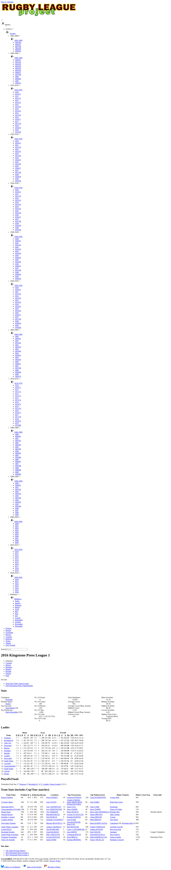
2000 (17, 524)
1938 (17, 223)
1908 (17, 77)
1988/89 (18, 470)
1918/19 (18, 128)
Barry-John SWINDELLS (100, 812)
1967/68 (18, 368)
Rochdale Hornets (8, 832)
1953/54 (18, 302)
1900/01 (18, 60)
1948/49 (18, 274)
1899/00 (18, 51)
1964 (17, 353)
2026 (17, 592)
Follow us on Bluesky (12, 867)
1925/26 (18, 164)
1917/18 (18, 124)
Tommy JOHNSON (97, 827)
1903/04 (18, 66)
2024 (17, 588)
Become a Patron (53, 867)
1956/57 (18, 315)
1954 (17, 304)
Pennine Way (115, 812)
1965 (17, 358)
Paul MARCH (51, 817)
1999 (17, 515)
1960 (17, 336)
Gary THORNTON (53, 807)
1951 (17, 292)
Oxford (6, 771)
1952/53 (18, 298)
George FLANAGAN (75, 815)
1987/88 (18, 466)
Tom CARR (94, 807)
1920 (17, 141)
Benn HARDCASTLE (98, 823)
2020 (17, 579)
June (16, 614)
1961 (17, 341)
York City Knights (8, 840)
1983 (17, 447)
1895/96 (18, 43)
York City (7, 743)
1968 (17, 370)
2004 (17, 532)
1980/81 (18, 436)
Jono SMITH (72, 832)
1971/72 (18, 392)
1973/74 (18, 400)
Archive (9, 29)
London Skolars (7, 820)
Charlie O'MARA (73, 800)
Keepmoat (114, 807)
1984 (17, 451)
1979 (17, 423)
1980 (17, 434)
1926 (17, 166)
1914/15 (18, 111)
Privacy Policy (55, 861)
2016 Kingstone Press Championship (19, 686)
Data (7, 676)
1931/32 (18, 196)
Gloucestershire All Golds (10, 809)
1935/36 (18, 213)
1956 (17, 313)
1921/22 (18, 147)
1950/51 (18, 290)
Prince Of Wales (116, 809)
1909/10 (18, 83)
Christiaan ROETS (74, 835)
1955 (17, 309)
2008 (17, 540)
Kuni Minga (10, 708)
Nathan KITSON (96, 829)
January (18, 603)
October (18, 622)
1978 (17, 419)
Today (17, 601)
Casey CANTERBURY (76, 829)
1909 (17, 81)
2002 (17, 528)
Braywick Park (115, 829)
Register (10, 2)
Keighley (7, 751)
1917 (17, 121)
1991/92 (18, 489)
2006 (17, 536)
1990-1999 (14, 477)
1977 (17, 415)
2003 (17, 530)
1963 (17, 349)
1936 (17, 215)
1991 (17, 487)
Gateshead (114, 823)
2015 (17, 562)
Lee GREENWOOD (54, 809)
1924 (17, 158)
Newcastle (8, 758)
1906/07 (18, 73)
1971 (17, 390)
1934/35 (18, 209)
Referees (9, 639)
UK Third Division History (16, 851)
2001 (17, 526)
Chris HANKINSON (98, 797)
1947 (17, 268)
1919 (17, 130)
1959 (17, 325)
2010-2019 (14, 545)
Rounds (8, 671)
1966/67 (18, 364)
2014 (17, 560)
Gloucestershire (9, 766)
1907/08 (18, 75)
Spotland (113, 832)
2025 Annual (10, 645)
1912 (17, 100)
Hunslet (7, 753)
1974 (17, 402)
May (16, 612)
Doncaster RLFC (7, 807)
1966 (17, 362)
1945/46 (18, 262)
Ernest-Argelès (55, 784)
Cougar (113, 817)
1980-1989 (14, 428)
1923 (17, 154)
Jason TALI (71, 807)
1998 (17, 513)
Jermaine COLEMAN (54, 820)
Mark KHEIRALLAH (98, 837)
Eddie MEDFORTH (74, 802)
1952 (17, 296)
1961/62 (18, 343)
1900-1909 (14, 53)
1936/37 (18, 217)
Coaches (9, 637)
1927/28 (18, 172)
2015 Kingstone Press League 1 (17, 853)
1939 (17, 228)
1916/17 (18, 119)
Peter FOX (71, 824)
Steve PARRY (72, 809)
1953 (17, 300)
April (17, 609)
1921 (17, 145)
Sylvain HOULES (53, 837)
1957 (17, 317)
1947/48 (18, 270)
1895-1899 (14, 36)
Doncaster (8, 746)
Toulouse (7, 738)
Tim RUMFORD (52, 829)
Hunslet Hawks (7, 815)
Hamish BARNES (74, 817)
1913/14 (18, 107)
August (17, 618)
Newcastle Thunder (8, 823)
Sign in (3, 2)
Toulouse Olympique (9, 837)
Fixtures (9, 628)
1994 (17, 500)
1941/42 (18, 245)
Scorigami (9, 633)
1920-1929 (14, 134)
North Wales (8, 761)
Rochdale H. (8, 740)
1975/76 (18, 409)
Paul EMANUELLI (97, 835)
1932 (17, 198)
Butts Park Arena (116, 802)
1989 (17, 472)
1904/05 (18, 68)
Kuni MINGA (72, 837)
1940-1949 (14, 232)
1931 (17, 194)
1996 (17, 508)
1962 (17, 345)
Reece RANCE (73, 812)
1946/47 (18, 266)
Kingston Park (127, 823)
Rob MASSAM (73, 827)
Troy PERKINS (52, 812)
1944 (17, 256)
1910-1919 (14, 85)
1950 (17, 288)
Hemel (8, 704)
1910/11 (18, 94)
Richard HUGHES (74, 804)
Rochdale (9, 700)
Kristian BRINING (74, 840)
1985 (17, 455)
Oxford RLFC (6, 829)
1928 (17, 175)
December (18, 626)
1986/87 (18, 462)
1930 (17, 190)
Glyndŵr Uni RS (116, 827)
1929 (17, 179)
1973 (17, 398)
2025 (17, 590)
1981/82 (18, 441)
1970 (17, 385)
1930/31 (18, 192)
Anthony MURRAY (54, 827)
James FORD (51, 840)
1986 (17, 459)
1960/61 (18, 339)
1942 (17, 247)
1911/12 (18, 98)
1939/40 (18, 230)
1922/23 (18, 151)
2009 (17, 543)
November (19, 624)
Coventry (7, 764)
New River (114, 820)
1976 (17, 411)
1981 (17, 438)
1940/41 (18, 241)
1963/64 (18, 351)
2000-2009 (14, 517)
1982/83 (18, 445)
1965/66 (18, 360)
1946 (17, 264)
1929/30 (18, 181)
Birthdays (13, 594)
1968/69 (18, 372)
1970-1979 (14, 379)
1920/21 (18, 143)
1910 (17, 92)
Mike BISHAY (95, 820)
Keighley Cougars (8, 817)
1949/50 (18, 279)
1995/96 (18, 506)
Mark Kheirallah (12, 712)
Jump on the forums (34, 867)
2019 (17, 570)
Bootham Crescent (117, 840)
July (16, 616)
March (17, 607)
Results (8, 630)
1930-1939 (14, 183)
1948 (17, 272)
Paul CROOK (95, 832)
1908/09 (18, 79)
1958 (17, 321)
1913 (17, 105)
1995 (17, 504)
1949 (17, 277)
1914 (17, 109)
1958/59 (18, 323)
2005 (17, 534)
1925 (17, 162)
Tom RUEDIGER (73, 822)
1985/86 (18, 457)
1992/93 (18, 494)
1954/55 (18, 307)
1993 (17, 496)
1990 (17, 483)
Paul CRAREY (52, 797)
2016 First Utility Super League (17, 684)
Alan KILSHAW (52, 832)
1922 (17, 149)
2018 (17, 568)
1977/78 (18, 417)
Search (3, 649)
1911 (16, 96)
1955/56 (18, 311)
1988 (17, 468)
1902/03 (18, 64)
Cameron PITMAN (74, 797)
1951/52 (18, 294)
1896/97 (18, 45)
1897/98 (18, 47)
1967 (17, 366)
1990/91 (18, 485)
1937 (17, 219)
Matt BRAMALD (53, 815)
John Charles (115, 815)
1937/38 (18, 221)
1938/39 (18, 226)
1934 (17, 207)
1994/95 (18, 502)
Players (8, 635)
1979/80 (18, 425)
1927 (17, 170)
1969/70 (18, 376)
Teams (8, 641)
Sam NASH (71, 820)
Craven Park (114, 797)
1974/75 (18, 404)
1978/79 (18, 421)
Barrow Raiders (7, 797)
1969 (17, 374)
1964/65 (18, 355)
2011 (16, 554)
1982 (17, 443)
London (7, 756)
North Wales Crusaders (9, 827)
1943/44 (18, 253)
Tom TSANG (51, 802)
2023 (17, 586)
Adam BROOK (96, 817)
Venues (8, 643)
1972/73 (18, 396)
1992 (17, 492)
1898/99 (18, 49)
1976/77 (18, 413)
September (19, 620)
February (18, 605)
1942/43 (18, 249)
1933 (17, 202)
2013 (17, 558)
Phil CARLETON (53, 835)
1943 (17, 251)
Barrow (7, 748)
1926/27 (18, 168)
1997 (17, 510)
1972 (17, 394)
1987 (17, 464)
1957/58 (18, 319)
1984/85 (18, 453)
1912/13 (18, 103)
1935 (17, 211)
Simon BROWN (96, 815)
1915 (17, 113)
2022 (17, 584)
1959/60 (18, 328)
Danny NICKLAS (97, 840)
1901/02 (18, 62)
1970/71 (18, 387)
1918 (17, 126)
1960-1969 (14, 330)
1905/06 (18, 70)
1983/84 (18, 449)
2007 (17, 538)
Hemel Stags (6, 812)
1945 (17, 260)
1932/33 (18, 200)
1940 (17, 239)
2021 (17, 582)
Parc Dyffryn (115, 835)
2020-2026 (14, 573)
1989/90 (18, 474)
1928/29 (18, 177)
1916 (17, 117)
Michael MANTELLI (54, 823)
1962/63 (18, 347)
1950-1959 (14, 281)
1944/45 (18, 258)
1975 (17, 406)
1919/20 (18, 132)
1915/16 (18, 115)
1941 (17, 243)
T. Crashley (45, 784)
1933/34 (18, 205)
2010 (17, 552)
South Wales (8, 769)
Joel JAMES (94, 802)
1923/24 (18, 156)
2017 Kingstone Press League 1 (17, 855)
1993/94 (18, 498)
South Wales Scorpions (9, 835)
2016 (17, 564)
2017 (17, 566)
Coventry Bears (7, 802)
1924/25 (18, 160)
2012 (17, 556)
